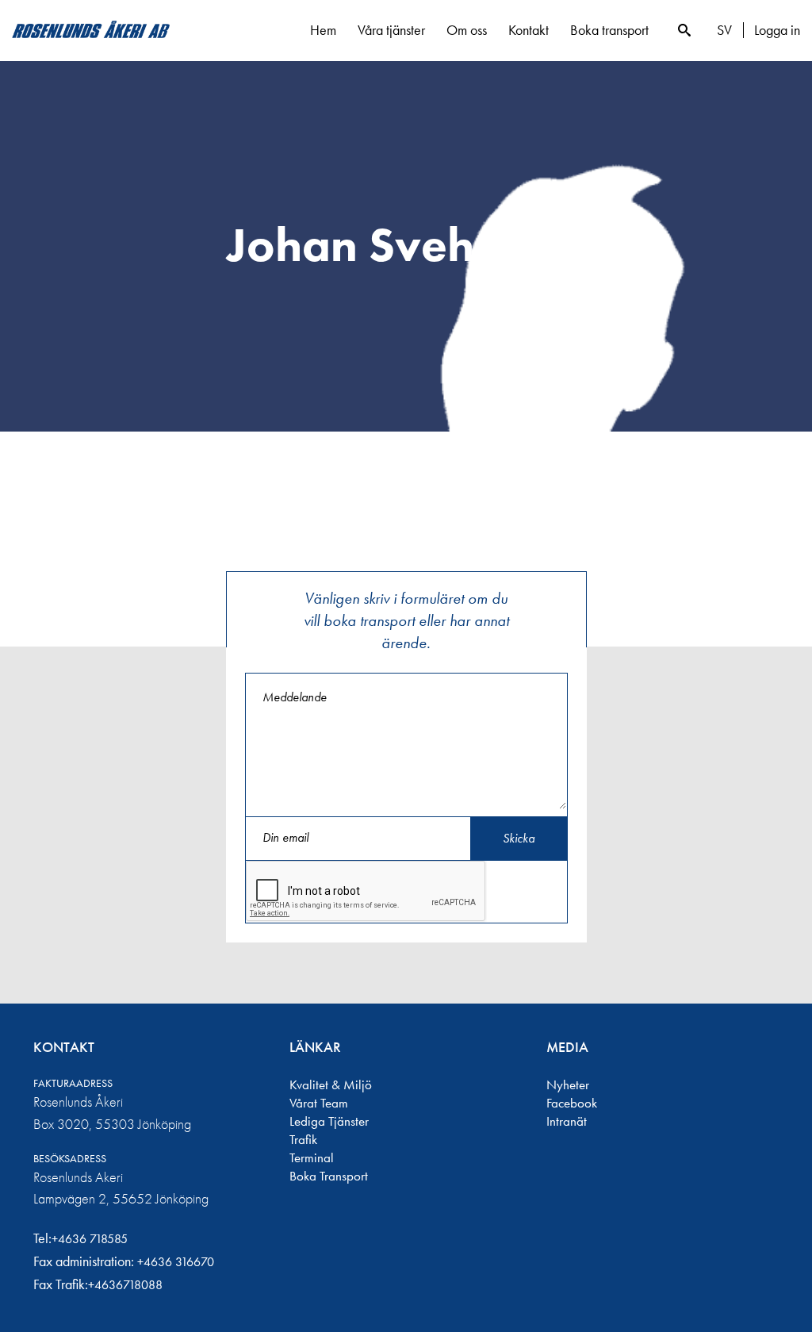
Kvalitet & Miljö (330, 1084)
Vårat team (318, 1102)
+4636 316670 (175, 1261)
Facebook (571, 1102)
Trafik (303, 1139)
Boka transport (609, 30)
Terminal (311, 1157)
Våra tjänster (391, 30)
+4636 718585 (90, 1238)
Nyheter (567, 1084)
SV (724, 30)
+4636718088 (125, 1284)
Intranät (566, 1121)
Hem (323, 30)
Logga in (777, 30)
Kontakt (528, 30)
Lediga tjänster (329, 1121)
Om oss (466, 30)
